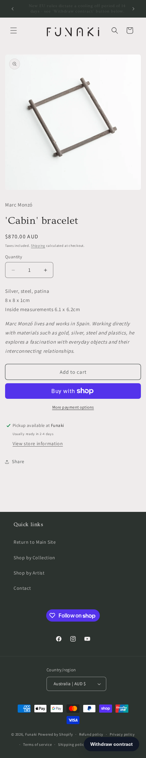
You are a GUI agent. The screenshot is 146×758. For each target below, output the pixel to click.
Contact (22, 588)
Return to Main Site (35, 542)
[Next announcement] (133, 8)
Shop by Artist (29, 573)
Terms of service (37, 744)
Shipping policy (72, 744)
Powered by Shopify (55, 734)
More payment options (73, 407)
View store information (38, 443)
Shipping (38, 245)
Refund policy (91, 734)
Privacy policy (122, 734)
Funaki (31, 734)
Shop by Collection (34, 558)
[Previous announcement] (12, 8)
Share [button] (18, 461)
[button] (13, 30)
